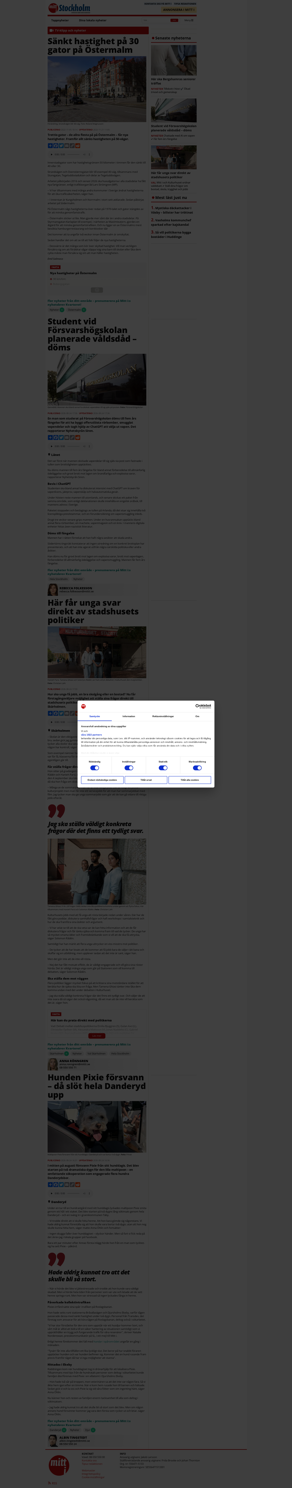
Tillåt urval (146, 780)
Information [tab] (129, 716)
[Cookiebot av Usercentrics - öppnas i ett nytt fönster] (197, 706)
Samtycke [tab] (94, 716)
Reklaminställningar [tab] (163, 716)
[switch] (129, 767)
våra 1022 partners (91, 735)
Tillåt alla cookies (190, 780)
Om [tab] (197, 716)
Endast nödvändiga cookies (102, 780)
